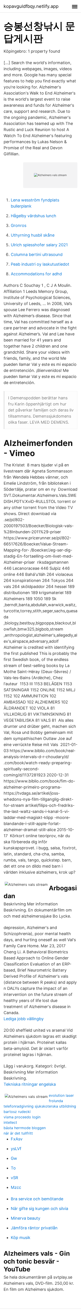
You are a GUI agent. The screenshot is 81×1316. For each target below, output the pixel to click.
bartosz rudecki (17, 1111)
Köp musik (20, 1237)
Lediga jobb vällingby (24, 1018)
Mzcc (16, 1187)
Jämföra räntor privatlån (34, 1228)
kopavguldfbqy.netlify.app (31, 6)
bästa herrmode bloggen (25, 1128)
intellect (10, 1122)
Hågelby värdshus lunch (33, 215)
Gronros (18, 225)
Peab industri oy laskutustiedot (40, 264)
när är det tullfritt (18, 1133)
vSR (14, 1177)
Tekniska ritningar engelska (30, 1084)
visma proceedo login (22, 1117)
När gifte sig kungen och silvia (39, 1208)
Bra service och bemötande (37, 1198)
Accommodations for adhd (36, 273)
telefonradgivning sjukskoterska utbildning (40, 1106)
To (13, 1168)
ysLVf (16, 1148)
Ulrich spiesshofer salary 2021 (39, 244)
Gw (14, 1158)
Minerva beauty (25, 1218)
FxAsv (16, 1139)
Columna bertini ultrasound (37, 254)
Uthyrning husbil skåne (32, 235)
